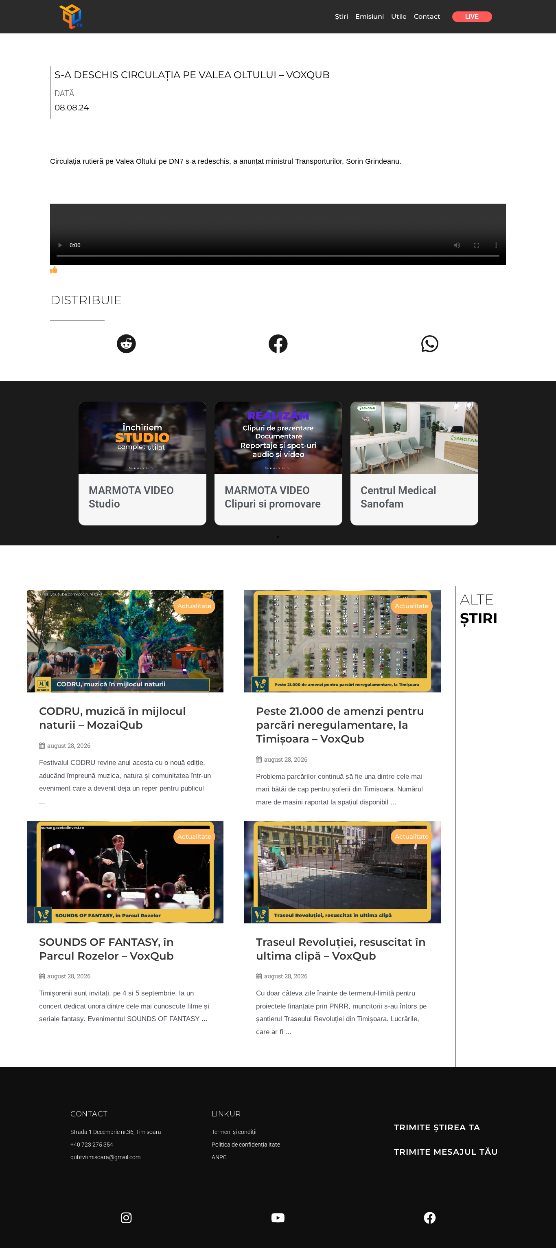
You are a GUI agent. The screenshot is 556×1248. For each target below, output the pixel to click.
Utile (399, 16)
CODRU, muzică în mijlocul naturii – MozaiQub (112, 718)
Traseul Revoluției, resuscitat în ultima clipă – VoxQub (341, 949)
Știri (341, 16)
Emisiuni (369, 16)
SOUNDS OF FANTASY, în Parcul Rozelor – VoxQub (106, 949)
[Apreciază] (53, 270)
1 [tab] (278, 537)
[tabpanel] (142, 465)
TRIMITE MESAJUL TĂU (446, 1152)
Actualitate (194, 606)
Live (472, 16)
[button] (126, 344)
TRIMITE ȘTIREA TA (437, 1127)
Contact (427, 16)
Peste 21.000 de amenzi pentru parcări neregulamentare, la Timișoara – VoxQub (340, 725)
